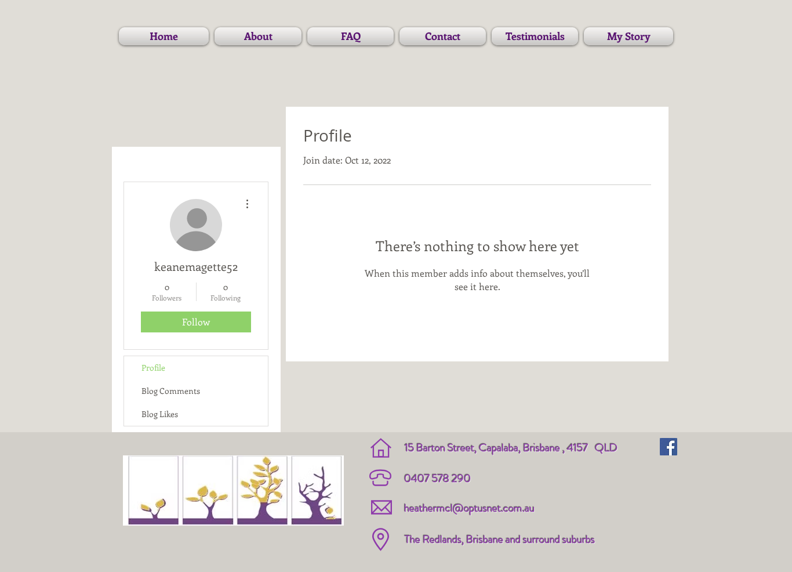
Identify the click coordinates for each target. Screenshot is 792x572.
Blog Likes (159, 413)
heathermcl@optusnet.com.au (469, 508)
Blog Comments (170, 390)
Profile (153, 367)
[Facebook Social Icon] (668, 446)
